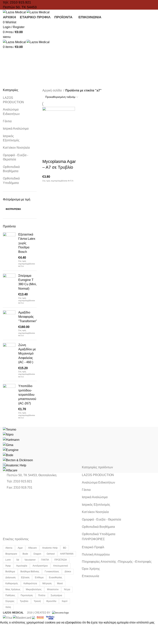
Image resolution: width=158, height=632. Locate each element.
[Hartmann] (11, 439)
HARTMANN (66, 553)
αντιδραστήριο (40, 565)
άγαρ (8, 565)
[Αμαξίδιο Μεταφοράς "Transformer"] (9, 323)
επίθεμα (39, 577)
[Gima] (8, 444)
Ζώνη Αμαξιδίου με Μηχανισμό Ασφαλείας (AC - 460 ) (27, 353)
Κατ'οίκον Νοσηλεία (16, 147)
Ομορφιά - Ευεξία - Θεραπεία (15, 157)
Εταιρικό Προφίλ (93, 547)
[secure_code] (40, 617)
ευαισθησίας (55, 577)
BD (64, 548)
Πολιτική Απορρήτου (96, 554)
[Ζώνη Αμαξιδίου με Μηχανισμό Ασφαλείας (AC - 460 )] (9, 360)
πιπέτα (41, 595)
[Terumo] (9, 429)
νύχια (67, 589)
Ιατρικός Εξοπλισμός (11, 138)
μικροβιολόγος (34, 589)
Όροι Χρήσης (91, 568)
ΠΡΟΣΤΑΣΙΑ (60, 559)
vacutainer (30, 559)
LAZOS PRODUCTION (13, 100)
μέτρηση (47, 583)
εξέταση (25, 577)
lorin (8, 559)
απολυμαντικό (60, 565)
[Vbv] (50, 617)
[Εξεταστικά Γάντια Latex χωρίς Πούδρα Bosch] (9, 250)
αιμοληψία (21, 565)
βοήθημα (10, 571)
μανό (60, 583)
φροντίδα (51, 601)
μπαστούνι (53, 589)
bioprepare (11, 553)
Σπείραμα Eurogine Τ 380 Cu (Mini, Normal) (27, 282)
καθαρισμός (11, 583)
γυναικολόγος (52, 571)
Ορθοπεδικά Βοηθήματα (11, 169)
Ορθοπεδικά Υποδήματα (11, 180)
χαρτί (64, 601)
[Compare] (68, 144)
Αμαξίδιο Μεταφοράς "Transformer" (27, 317)
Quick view (57, 144)
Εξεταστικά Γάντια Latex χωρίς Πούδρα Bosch (26, 243)
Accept (7, 628)
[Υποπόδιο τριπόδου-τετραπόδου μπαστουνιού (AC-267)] (9, 401)
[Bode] (8, 455)
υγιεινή (37, 601)
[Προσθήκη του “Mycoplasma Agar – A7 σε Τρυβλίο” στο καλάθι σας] (47, 144)
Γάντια (7, 121)
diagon (37, 553)
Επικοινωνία (90, 576)
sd (17, 559)
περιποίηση (27, 595)
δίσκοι (68, 571)
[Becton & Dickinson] (18, 460)
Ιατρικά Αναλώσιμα (16, 128)
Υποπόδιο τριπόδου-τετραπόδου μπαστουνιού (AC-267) (27, 394)
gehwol (51, 553)
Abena (8, 548)
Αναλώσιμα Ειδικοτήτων (11, 111)
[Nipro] (8, 434)
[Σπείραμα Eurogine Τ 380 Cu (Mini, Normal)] (9, 289)
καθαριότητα (30, 583)
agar (20, 548)
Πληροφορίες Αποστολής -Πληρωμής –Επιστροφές (117, 561)
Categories (14, 45)
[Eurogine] (10, 449)
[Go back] (8, 26)
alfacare (32, 548)
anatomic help (50, 548)
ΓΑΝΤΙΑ (45, 559)
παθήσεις (10, 595)
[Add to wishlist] (47, 154)
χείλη (8, 607)
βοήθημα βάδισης (29, 571)
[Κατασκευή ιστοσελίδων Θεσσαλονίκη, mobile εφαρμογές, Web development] (60, 612)
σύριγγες (9, 601)
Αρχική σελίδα (52, 90)
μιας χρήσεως (12, 589)
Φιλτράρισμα (13, 209)
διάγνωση (10, 577)
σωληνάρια (56, 595)
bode (25, 553)
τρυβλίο (24, 601)
